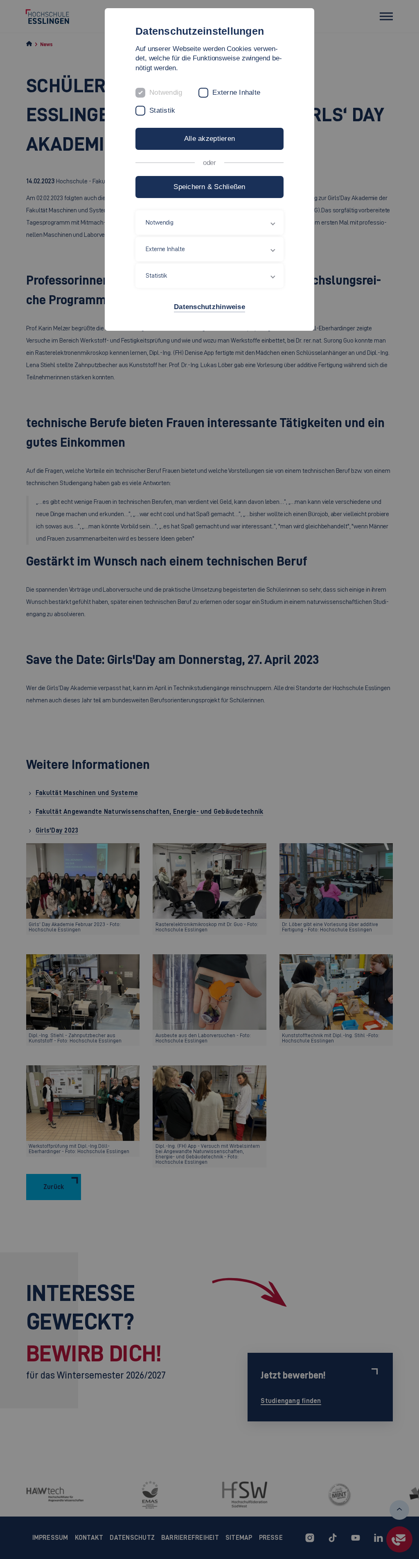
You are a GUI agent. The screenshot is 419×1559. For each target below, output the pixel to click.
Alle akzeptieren (209, 139)
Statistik (162, 110)
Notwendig (165, 92)
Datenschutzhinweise (209, 307)
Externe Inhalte (236, 92)
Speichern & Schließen (209, 187)
